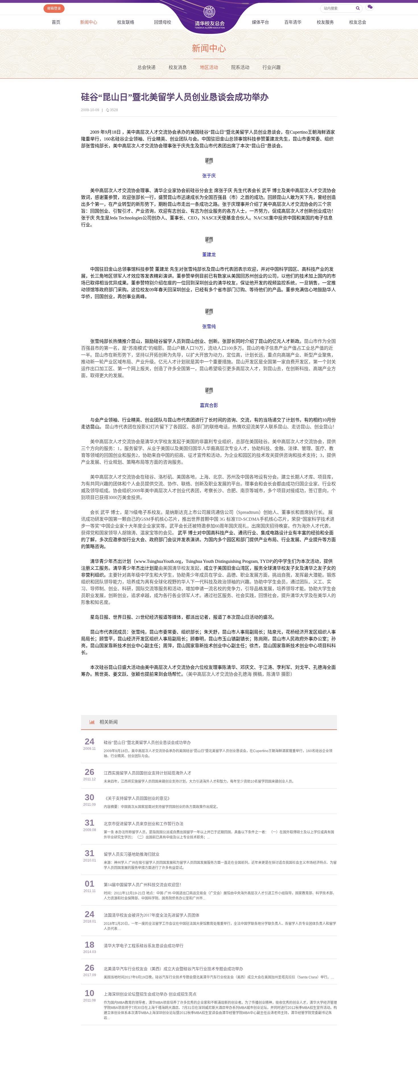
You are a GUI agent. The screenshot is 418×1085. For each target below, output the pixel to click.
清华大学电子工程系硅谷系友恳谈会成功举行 (143, 946)
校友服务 (325, 22)
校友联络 (125, 22)
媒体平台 (260, 22)
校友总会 (357, 22)
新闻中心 (88, 22)
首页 (56, 22)
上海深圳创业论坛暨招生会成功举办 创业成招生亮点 (150, 994)
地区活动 (209, 67)
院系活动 (240, 67)
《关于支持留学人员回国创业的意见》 (137, 798)
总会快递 (146, 67)
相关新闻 (109, 722)
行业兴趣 (271, 67)
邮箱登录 (54, 9)
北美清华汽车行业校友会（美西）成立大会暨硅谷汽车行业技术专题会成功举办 (173, 969)
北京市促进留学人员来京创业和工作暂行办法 (143, 824)
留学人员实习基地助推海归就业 (132, 854)
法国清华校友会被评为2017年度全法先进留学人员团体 (151, 915)
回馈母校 (162, 22)
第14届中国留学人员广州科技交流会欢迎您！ (143, 885)
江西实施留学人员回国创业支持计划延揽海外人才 (147, 773)
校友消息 (178, 67)
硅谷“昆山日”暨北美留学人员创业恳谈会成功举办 (147, 742)
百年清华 (292, 22)
